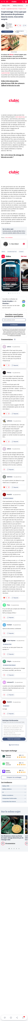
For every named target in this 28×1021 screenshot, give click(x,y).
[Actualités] (5, 1017)
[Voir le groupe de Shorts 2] (10, 293)
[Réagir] (20, 25)
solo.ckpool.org (20, 117)
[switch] (23, 2)
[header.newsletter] (7, 2)
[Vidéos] (11, 1017)
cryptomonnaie (5, 73)
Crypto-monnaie (23, 8)
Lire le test (8, 757)
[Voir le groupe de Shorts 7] (19, 293)
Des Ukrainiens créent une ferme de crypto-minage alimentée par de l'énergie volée (12, 838)
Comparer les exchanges (14, 777)
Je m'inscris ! (14, 324)
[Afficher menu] (2, 1)
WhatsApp (5, 303)
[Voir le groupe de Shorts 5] (16, 293)
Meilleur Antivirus (18, 5)
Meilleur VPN (6, 5)
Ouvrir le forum (15, 744)
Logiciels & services (11, 8)
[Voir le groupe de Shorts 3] (12, 293)
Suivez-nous (7, 31)
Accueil (3, 8)
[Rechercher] (4, 2)
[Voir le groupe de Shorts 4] (14, 293)
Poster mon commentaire (14, 738)
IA (26, 5)
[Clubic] (14, 2)
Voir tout (24, 256)
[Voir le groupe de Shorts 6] (17, 293)
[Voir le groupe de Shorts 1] (8, 293)
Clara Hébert (9, 24)
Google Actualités (7, 301)
